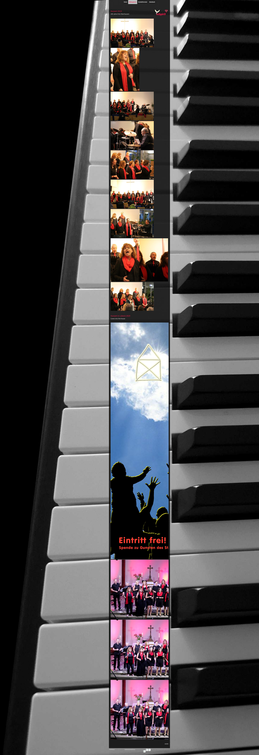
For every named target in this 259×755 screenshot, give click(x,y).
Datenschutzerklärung (130, 749)
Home (125, 2)
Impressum (112, 749)
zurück (166, 743)
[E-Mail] (149, 750)
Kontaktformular (142, 2)
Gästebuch (152, 2)
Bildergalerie (132, 2)
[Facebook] (144, 751)
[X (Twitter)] (147, 750)
